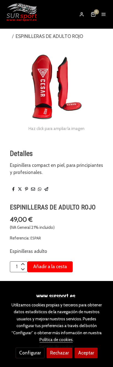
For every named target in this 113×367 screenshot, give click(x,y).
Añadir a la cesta (50, 266)
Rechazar (59, 353)
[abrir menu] (104, 14)
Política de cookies (56, 339)
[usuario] (82, 14)
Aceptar (86, 353)
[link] (21, 14)
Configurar (30, 353)
